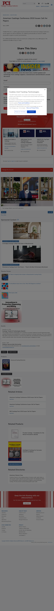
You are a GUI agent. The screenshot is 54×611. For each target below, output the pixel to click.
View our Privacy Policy (32, 108)
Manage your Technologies (20, 111)
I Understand (31, 111)
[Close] (44, 89)
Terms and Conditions (24, 103)
